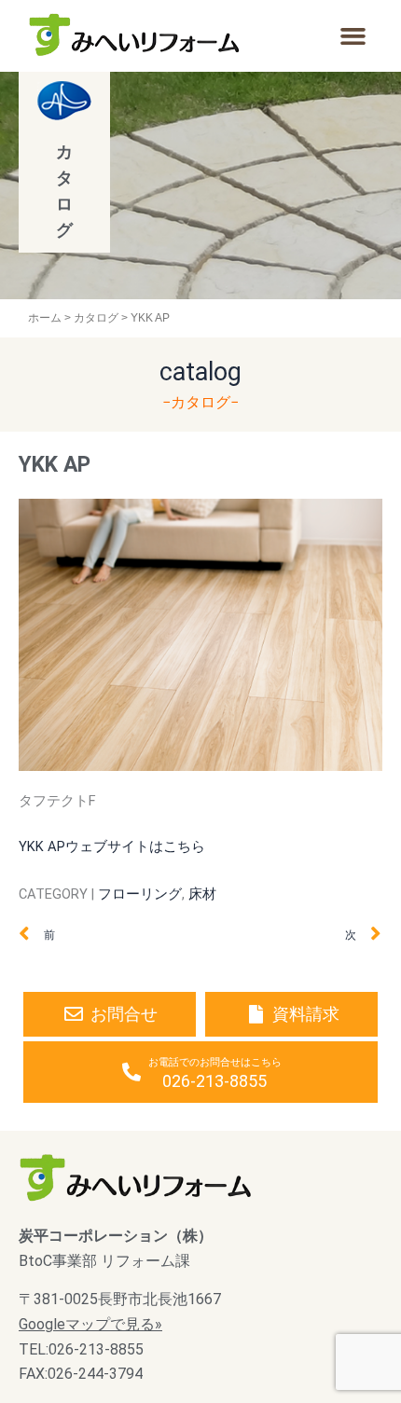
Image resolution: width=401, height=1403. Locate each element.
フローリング (140, 894)
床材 (202, 894)
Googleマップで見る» (90, 1324)
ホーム (45, 317)
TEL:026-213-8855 (81, 1349)
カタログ (96, 317)
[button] (352, 36)
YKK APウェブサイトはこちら (112, 846)
